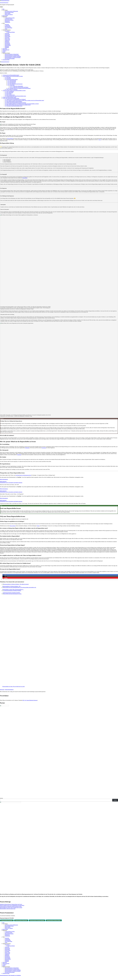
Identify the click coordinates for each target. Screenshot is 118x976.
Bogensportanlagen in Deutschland (11, 54)
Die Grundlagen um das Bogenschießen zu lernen (12, 76)
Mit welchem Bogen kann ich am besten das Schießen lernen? (18, 104)
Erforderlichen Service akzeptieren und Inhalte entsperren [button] (11, 482)
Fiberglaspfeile (8, 26)
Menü (1, 6)
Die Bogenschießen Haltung (11, 79)
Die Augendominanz (10, 94)
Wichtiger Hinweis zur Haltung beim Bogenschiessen (19, 88)
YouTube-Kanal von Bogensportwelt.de (23, 475)
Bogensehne (7, 35)
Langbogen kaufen (8, 18)
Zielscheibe (4, 48)
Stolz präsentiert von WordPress (14, 975)
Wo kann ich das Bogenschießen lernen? (10, 75)
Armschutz (7, 33)
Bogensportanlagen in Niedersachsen (12, 55)
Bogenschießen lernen (9, 12)
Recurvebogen (10, 138)
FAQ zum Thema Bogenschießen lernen (10, 98)
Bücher (3, 51)
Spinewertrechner (5, 49)
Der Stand (8, 77)
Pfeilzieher (7, 46)
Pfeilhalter (7, 47)
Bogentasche (7, 43)
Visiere (38, 525)
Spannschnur (7, 39)
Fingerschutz (7, 34)
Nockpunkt (7, 37)
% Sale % (4, 50)
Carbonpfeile (7, 25)
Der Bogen (8, 78)
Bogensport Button (11, 32)
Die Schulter (8, 93)
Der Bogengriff (11, 81)
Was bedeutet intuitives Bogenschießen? (13, 101)
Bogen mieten (7, 13)
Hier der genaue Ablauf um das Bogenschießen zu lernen (14, 90)
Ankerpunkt (10, 85)
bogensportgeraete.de (4, 2)
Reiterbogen (7, 21)
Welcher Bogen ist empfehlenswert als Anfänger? (15, 99)
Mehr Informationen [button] (4, 479)
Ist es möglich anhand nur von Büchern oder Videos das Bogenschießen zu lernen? (22, 103)
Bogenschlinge (8, 45)
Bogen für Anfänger (9, 14)
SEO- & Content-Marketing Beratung (30, 700)
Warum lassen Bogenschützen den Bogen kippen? (15, 102)
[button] (4, 575)
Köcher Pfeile (7, 36)
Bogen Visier (7, 38)
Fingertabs (19, 454)
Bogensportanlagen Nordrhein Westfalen (13, 56)
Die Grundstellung (9, 91)
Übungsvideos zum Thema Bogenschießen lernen (15, 96)
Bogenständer (7, 44)
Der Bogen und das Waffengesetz (11, 11)
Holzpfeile (7, 24)
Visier (100, 139)
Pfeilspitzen (7, 42)
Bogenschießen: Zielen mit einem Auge (7, 908)
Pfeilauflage (7, 31)
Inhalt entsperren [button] (3, 481)
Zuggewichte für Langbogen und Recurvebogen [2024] (11, 906)
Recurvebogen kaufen (9, 20)
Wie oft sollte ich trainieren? (11, 89)
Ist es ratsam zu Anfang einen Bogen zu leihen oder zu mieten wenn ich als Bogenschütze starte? (24, 100)
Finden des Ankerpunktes (16, 86)
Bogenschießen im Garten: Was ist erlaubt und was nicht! (11, 907)
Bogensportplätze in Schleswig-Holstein (12, 57)
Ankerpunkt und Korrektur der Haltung (19, 87)
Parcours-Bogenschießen (10, 58)
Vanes (6, 28)
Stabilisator (7, 40)
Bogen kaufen (5, 15)
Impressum (2, 689)
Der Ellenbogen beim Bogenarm (14, 83)
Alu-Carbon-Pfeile (8, 27)
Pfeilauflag (27, 447)
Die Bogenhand (11, 80)
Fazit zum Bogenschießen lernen (9, 97)
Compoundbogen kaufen (10, 17)
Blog (3, 9)
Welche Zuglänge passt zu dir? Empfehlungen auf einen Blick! (12, 905)
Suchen (1, 798)
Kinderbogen (7, 22)
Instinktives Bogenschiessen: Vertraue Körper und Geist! (11, 904)
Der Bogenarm (11, 82)
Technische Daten (5, 59)
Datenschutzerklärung (9, 689)
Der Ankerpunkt (9, 92)
